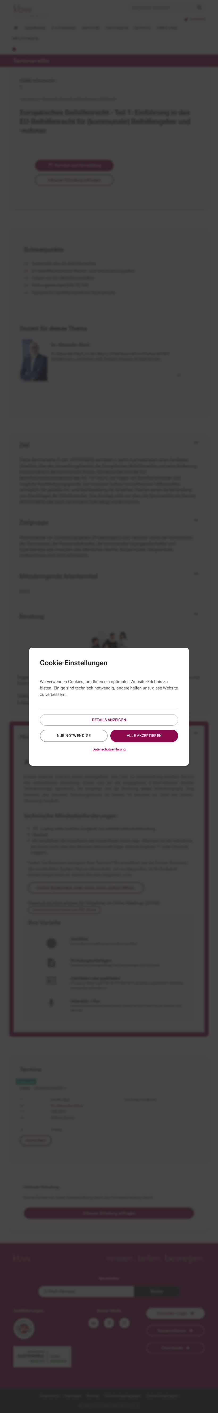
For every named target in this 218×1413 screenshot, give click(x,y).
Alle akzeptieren (144, 735)
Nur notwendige (74, 735)
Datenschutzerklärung (109, 749)
